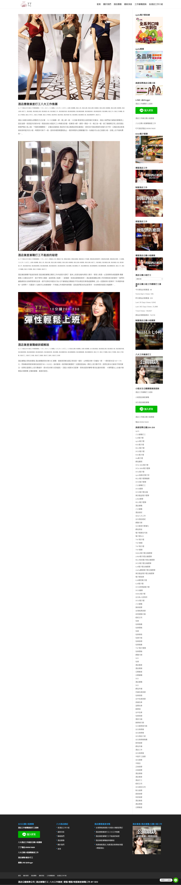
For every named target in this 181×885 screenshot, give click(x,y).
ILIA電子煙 (139, 438)
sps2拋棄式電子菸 (142, 475)
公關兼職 (138, 675)
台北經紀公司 (140, 787)
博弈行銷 (138, 719)
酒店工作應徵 (28, 269)
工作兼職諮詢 (140, 4)
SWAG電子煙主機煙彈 (143, 553)
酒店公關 (84, 108)
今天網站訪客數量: (142, 290)
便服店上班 (52, 259)
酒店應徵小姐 (82, 115)
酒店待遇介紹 (67, 115)
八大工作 (58, 108)
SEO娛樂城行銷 (141, 726)
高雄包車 (138, 702)
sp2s (137, 431)
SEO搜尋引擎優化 (142, 526)
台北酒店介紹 (140, 736)
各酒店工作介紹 (156, 4)
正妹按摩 (138, 767)
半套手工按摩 (140, 756)
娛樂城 (138, 709)
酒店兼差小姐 (45, 111)
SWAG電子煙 (140, 594)
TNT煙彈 (138, 543)
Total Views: (140, 311)
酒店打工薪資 (56, 355)
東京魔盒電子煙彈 (142, 495)
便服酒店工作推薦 (84, 259)
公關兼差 (138, 672)
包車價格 (138, 628)
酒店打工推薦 (39, 355)
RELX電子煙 (139, 448)
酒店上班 (78, 108)
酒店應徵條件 (91, 115)
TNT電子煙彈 (140, 648)
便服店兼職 (74, 259)
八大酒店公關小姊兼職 (74, 349)
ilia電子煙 (139, 458)
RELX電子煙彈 (140, 502)
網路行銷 (138, 522)
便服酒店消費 (114, 259)
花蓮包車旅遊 (140, 692)
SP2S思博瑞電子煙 (142, 587)
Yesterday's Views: (143, 294)
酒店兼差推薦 (80, 111)
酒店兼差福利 (89, 111)
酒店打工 (98, 115)
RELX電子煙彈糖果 (142, 478)
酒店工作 (111, 111)
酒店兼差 (29, 111)
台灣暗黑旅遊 (140, 611)
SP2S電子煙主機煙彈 (143, 563)
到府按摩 (138, 797)
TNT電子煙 (139, 539)
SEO (137, 658)
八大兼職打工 (140, 434)
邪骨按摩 (138, 743)
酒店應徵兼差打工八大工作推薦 (38, 104)
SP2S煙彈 (139, 489)
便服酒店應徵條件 (95, 259)
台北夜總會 (139, 729)
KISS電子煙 (139, 444)
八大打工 (64, 108)
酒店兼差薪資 (97, 111)
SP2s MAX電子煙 (141, 465)
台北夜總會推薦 (141, 739)
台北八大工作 (140, 516)
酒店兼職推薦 (102, 266)
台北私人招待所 (141, 597)
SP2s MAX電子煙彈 (142, 468)
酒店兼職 (104, 111)
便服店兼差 (67, 259)
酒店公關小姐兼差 (93, 108)
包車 (137, 621)
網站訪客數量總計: (142, 315)
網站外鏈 (138, 689)
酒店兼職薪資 (111, 266)
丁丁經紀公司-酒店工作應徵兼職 (29, 108)
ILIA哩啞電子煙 (141, 580)
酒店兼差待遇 (63, 111)
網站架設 (138, 529)
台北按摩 (138, 760)
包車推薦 (138, 624)
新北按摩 (138, 790)
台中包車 (138, 712)
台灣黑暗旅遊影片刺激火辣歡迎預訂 (109, 828)
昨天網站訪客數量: (142, 298)
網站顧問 (138, 461)
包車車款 (138, 634)
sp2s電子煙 (139, 441)
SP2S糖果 (139, 590)
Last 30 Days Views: (143, 302)
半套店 (138, 763)
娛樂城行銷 (139, 722)
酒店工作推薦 (38, 115)
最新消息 (128, 4)
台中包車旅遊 (140, 699)
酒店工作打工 (29, 115)
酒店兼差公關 (37, 111)
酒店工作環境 (47, 115)
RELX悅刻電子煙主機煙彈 (145, 560)
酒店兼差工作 (54, 111)
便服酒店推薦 (105, 259)
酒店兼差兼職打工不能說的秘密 (38, 255)
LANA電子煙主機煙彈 (143, 556)
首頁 (99, 4)
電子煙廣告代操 (141, 533)
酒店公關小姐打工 (90, 262)
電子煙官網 (139, 577)
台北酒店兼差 (94, 349)
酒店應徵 (118, 4)
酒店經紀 (138, 512)
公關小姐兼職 (71, 108)
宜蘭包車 (138, 705)
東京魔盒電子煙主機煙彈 (144, 573)
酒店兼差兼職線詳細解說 (33, 345)
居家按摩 (138, 794)
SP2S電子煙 (139, 451)
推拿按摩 (138, 607)
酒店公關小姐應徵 (116, 108)
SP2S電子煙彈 (140, 482)
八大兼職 (51, 108)
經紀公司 (138, 617)
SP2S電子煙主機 (141, 492)
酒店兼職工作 (76, 266)
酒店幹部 (54, 115)
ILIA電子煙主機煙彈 (142, 567)
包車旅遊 (138, 641)
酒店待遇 (60, 115)
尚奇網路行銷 (140, 614)
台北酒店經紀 (140, 519)
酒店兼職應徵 (93, 266)
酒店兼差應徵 (71, 111)
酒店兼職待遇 (85, 266)
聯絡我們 (61, 836)
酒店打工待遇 (30, 355)
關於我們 (107, 4)
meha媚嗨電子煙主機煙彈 (145, 570)
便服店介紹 (60, 259)
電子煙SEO (139, 536)
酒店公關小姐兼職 (104, 108)
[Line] (175, 880)
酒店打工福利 (47, 355)
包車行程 (138, 638)
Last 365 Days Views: (144, 306)
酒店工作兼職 (118, 111)
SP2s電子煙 (139, 472)
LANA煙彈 (139, 499)
